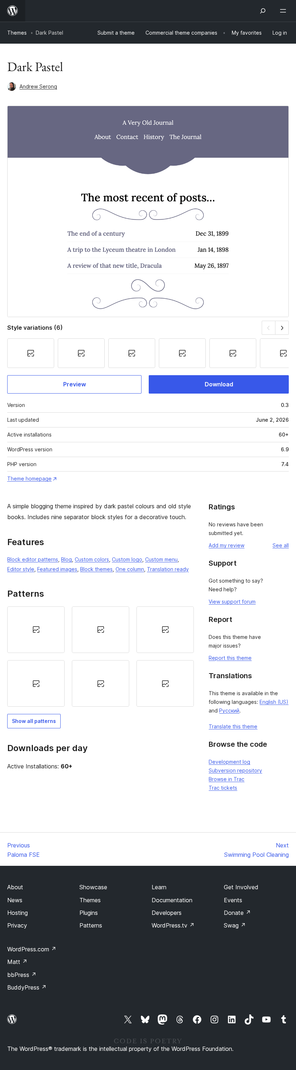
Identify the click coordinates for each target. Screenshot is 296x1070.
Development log (229, 762)
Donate (237, 912)
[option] (36, 629)
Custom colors (92, 559)
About (15, 887)
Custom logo (127, 559)
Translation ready (168, 569)
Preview (74, 384)
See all (281, 545)
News (14, 900)
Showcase (93, 887)
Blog (66, 559)
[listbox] (100, 656)
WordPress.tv (173, 925)
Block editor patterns (32, 559)
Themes (17, 33)
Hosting (17, 912)
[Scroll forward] (282, 328)
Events (233, 900)
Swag (235, 925)
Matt (17, 961)
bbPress (21, 974)
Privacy (17, 925)
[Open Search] (263, 11)
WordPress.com (31, 949)
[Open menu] (284, 11)
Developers (167, 912)
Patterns (90, 925)
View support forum (232, 601)
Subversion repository (235, 770)
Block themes (96, 569)
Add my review (226, 545)
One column (130, 569)
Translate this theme (233, 726)
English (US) (274, 702)
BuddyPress (27, 987)
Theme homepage (29, 478)
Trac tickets (223, 788)
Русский (229, 710)
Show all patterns (34, 721)
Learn (159, 887)
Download (219, 384)
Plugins (88, 912)
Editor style (20, 569)
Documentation (172, 900)
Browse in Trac (226, 779)
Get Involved (241, 887)
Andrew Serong (38, 86)
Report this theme (230, 658)
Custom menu (161, 559)
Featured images (57, 569)
